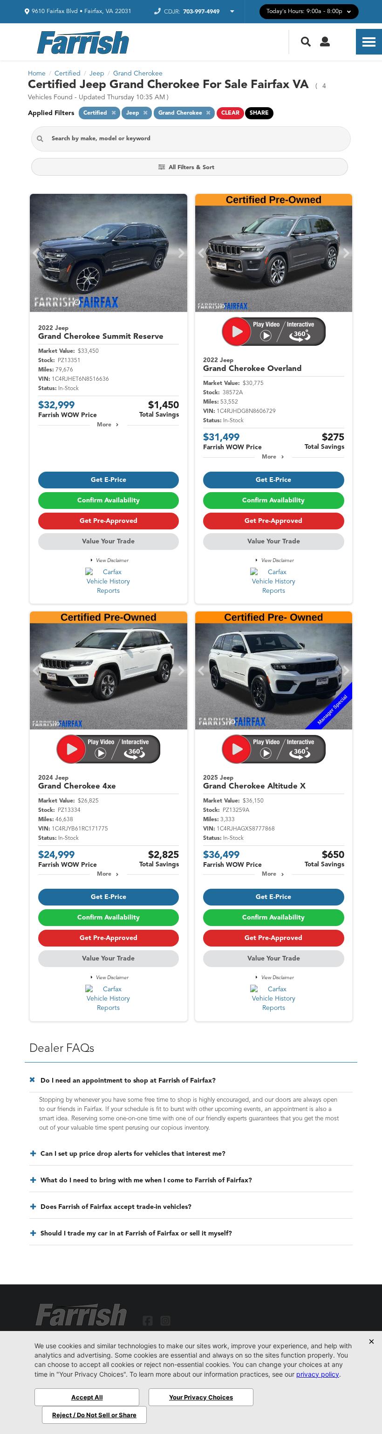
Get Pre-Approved (108, 521)
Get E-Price (108, 480)
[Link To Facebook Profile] (148, 1320)
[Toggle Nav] (369, 42)
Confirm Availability (108, 500)
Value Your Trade (108, 541)
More (104, 425)
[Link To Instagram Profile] (164, 1320)
